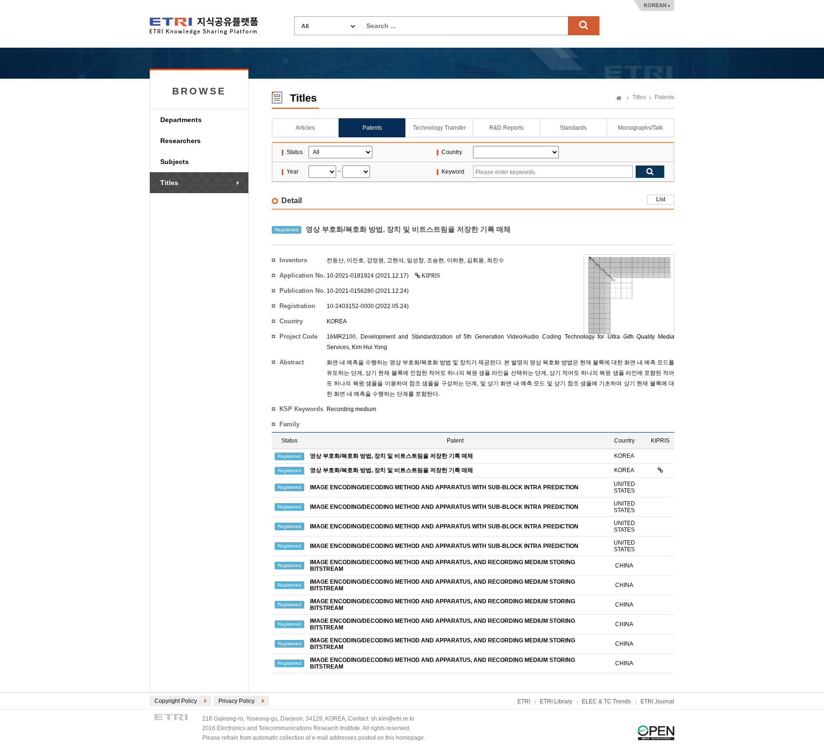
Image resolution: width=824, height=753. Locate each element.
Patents (664, 97)
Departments (181, 120)
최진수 (495, 260)
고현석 (395, 260)
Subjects (174, 161)
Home (619, 98)
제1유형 (656, 732)
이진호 (355, 260)
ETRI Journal (657, 701)
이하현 (455, 260)
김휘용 (475, 260)
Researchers (180, 140)
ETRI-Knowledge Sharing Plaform (204, 26)
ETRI (523, 701)
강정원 (375, 260)
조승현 (435, 260)
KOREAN (655, 5)
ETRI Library (556, 701)
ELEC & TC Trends (606, 701)
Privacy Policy (236, 701)
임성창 (415, 260)
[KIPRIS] (660, 470)
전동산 (335, 260)
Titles (169, 182)
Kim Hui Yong (369, 347)
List (660, 199)
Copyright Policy (175, 701)
